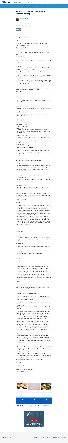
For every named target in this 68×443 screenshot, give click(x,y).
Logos (10, 437)
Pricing (42, 437)
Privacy (48, 437)
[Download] (26, 391)
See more (50, 382)
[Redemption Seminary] (34, 419)
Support (64, 437)
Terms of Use (56, 437)
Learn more (45, 6)
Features (36, 437)
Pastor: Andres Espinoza (34, 406)
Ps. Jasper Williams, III (25, 18)
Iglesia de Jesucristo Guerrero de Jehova (25, 406)
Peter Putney (43, 406)
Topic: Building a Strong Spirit (23, 405)
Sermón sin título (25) (34, 405)
